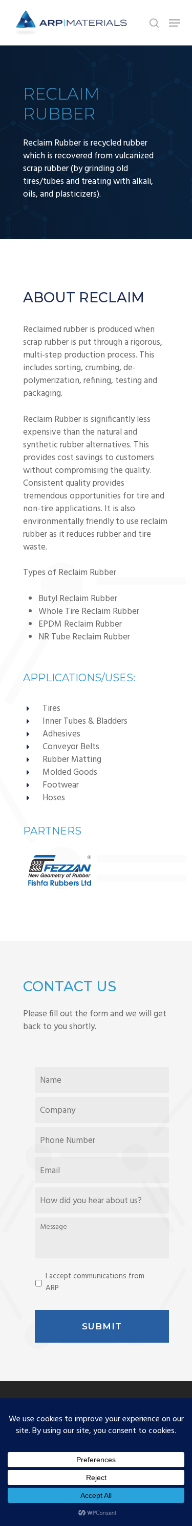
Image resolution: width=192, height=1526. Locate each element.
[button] (174, 23)
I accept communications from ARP (95, 1282)
